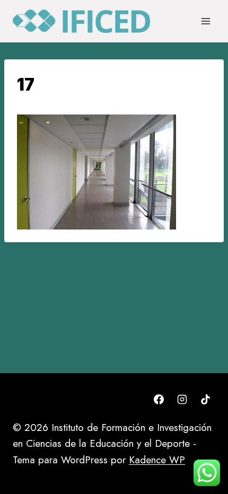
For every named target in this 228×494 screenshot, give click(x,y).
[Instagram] (182, 400)
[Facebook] (159, 400)
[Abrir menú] (205, 21)
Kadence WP (157, 460)
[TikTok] (205, 400)
